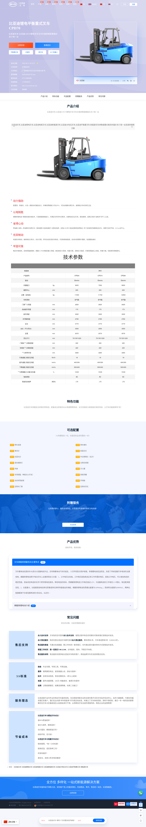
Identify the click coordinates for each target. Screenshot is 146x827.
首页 (32, 4)
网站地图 (13, 805)
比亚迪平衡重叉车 (74, 767)
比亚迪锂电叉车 (27, 767)
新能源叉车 (84, 767)
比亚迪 (82, 80)
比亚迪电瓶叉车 (38, 767)
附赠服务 (78, 96)
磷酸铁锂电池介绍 (24, 605)
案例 (53, 4)
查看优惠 (99, 820)
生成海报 (116, 81)
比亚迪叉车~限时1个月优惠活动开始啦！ (61, 820)
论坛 (61, 4)
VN (103, 4)
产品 (39, 4)
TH (111, 4)
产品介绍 (44, 96)
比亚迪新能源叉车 (49, 767)
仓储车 (27, 52)
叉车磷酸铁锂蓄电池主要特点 (29, 562)
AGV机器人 (54, 52)
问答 (68, 4)
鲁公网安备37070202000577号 (44, 805)
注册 (133, 4)
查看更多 (47, 45)
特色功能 (55, 96)
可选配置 (67, 96)
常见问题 (101, 96)
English (94, 4)
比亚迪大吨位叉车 (62, 767)
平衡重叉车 (14, 52)
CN (83, 4)
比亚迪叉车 (17, 767)
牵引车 (40, 52)
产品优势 (90, 96)
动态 (46, 4)
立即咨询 (21, 45)
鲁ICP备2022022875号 (25, 805)
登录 (124, 4)
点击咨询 (73, 525)
